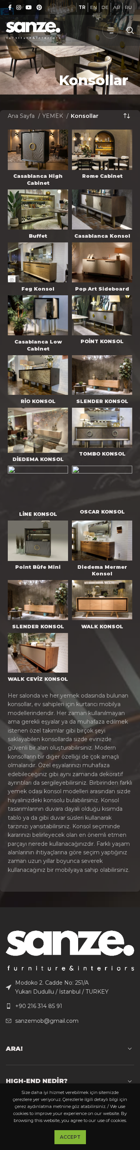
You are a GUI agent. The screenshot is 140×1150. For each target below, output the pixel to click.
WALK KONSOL (102, 626)
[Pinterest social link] (39, 7)
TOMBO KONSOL (102, 454)
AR (116, 7)
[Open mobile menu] (110, 30)
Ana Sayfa (22, 115)
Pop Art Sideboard (102, 289)
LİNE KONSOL (38, 514)
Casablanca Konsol (102, 236)
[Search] (130, 30)
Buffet (38, 236)
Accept (70, 1137)
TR (82, 7)
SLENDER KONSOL (102, 401)
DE (105, 7)
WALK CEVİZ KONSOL (38, 679)
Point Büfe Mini (38, 567)
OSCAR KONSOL (102, 512)
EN (93, 7)
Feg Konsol (37, 289)
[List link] (70, 987)
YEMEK (53, 115)
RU (128, 7)
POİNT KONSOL (102, 341)
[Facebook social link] (10, 7)
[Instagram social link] (18, 7)
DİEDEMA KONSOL (38, 459)
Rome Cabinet (102, 176)
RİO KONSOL (38, 401)
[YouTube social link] (28, 7)
